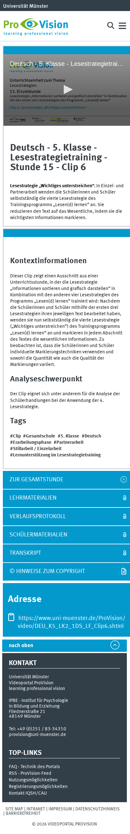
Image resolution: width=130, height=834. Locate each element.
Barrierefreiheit (23, 813)
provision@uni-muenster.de (37, 734)
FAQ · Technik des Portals (34, 766)
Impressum (60, 809)
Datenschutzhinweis (97, 809)
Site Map (14, 809)
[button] (67, 89)
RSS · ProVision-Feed (30, 773)
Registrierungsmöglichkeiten (38, 786)
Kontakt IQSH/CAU (28, 793)
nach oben (21, 645)
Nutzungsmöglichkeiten (33, 780)
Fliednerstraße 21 (27, 711)
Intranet (36, 809)
